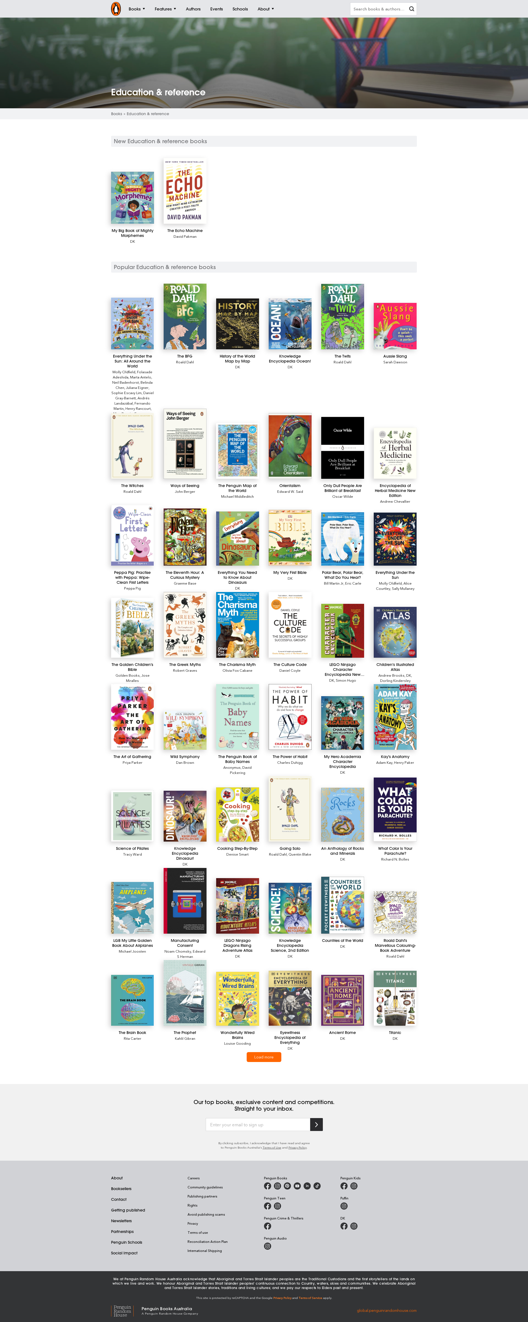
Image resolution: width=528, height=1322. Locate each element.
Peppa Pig (132, 588)
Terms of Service (310, 1297)
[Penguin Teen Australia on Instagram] (277, 1206)
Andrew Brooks (391, 675)
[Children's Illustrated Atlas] (395, 632)
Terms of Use (272, 1147)
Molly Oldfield (123, 371)
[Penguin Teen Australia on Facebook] (267, 1206)
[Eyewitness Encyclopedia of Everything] (290, 998)
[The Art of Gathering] (132, 717)
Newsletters (121, 1220)
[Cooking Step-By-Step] (237, 814)
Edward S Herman (191, 953)
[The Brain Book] (132, 1000)
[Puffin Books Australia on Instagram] (344, 1206)
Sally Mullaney (403, 588)
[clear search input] (411, 9)
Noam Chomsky (177, 951)
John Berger (185, 491)
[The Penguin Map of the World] (237, 451)
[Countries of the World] (342, 905)
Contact (119, 1199)
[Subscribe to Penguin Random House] (316, 1124)
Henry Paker (404, 762)
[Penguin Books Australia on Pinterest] (287, 1186)
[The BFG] (185, 316)
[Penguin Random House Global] (126, 1310)
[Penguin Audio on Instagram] (267, 1246)
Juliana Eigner (137, 387)
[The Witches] (132, 446)
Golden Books (128, 675)
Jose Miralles (138, 678)
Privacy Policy (297, 1147)
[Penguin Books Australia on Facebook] (267, 1186)
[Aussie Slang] (395, 326)
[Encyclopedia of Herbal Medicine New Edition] (395, 453)
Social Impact (124, 1253)
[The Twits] (342, 317)
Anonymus (232, 767)
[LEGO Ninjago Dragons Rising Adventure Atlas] (237, 906)
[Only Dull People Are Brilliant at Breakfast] (342, 448)
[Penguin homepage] (116, 9)
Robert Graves (185, 670)
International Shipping (205, 1250)
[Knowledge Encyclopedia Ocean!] (290, 323)
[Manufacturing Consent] (185, 901)
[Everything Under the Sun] (395, 539)
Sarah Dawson (395, 361)
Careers (194, 1178)
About (117, 1178)
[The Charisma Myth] (237, 625)
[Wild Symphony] (185, 730)
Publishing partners (202, 1196)
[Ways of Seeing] (185, 444)
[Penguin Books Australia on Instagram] (277, 1186)
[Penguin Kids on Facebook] (344, 1186)
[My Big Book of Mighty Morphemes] (132, 198)
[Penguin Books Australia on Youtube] (297, 1186)
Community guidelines (205, 1187)
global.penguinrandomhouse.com (387, 1310)
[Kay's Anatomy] (395, 717)
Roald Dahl (185, 361)
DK (132, 241)
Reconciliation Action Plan (208, 1241)
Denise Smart (237, 854)
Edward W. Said (290, 491)
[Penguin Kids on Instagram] (354, 1186)
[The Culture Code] (290, 625)
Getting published (128, 1210)
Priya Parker (132, 762)
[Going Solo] (290, 809)
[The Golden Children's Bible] (132, 628)
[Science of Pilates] (132, 816)
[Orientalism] (290, 446)
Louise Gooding (237, 1043)
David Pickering (241, 770)
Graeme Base (185, 583)
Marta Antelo (140, 377)
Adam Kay (384, 762)
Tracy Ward (132, 854)
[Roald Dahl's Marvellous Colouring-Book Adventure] (395, 912)
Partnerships (122, 1231)
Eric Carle (353, 583)
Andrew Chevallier (395, 501)
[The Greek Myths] (185, 625)
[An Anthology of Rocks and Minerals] (342, 815)
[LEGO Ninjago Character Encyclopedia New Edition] (342, 631)
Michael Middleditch (237, 496)
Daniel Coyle (290, 670)
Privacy (193, 1223)
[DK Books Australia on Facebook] (344, 1226)
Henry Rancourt (138, 408)
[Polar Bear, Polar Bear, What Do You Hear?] (342, 539)
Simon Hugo (346, 680)
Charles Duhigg (290, 762)
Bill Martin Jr (333, 583)
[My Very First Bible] (290, 538)
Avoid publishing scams (206, 1214)
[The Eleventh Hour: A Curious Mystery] (185, 537)
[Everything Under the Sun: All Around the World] (132, 324)
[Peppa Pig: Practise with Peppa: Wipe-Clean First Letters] (132, 535)
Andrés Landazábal (132, 400)
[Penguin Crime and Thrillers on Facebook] (267, 1226)
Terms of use (198, 1232)
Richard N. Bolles (395, 859)
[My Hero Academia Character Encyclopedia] (342, 723)
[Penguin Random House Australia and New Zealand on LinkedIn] (307, 1186)
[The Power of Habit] (290, 716)
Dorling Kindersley (395, 680)
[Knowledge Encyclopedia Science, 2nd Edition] (290, 908)
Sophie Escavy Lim (126, 392)
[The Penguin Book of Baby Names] (237, 717)
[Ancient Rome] (342, 1000)
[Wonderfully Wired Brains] (237, 999)
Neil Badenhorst (125, 382)
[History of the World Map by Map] (237, 323)
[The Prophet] (185, 993)
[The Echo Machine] (185, 191)
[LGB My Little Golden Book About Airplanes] (132, 908)
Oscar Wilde (342, 496)
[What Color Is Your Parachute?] (395, 810)
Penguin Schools (126, 1242)
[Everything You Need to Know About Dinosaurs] (237, 538)
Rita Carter (132, 1038)
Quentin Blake (299, 854)
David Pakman (185, 236)
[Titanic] (395, 998)
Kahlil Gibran (185, 1038)
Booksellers (121, 1188)
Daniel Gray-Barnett (134, 395)
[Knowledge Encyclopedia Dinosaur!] (185, 816)
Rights (192, 1205)
